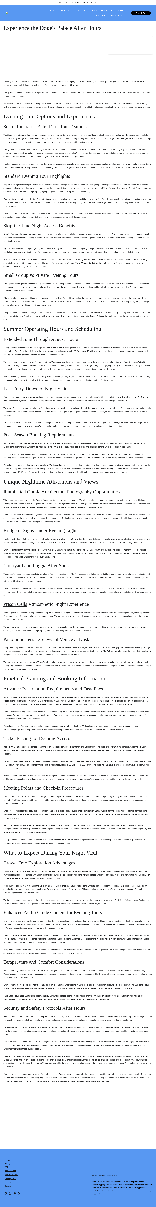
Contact (114, 15)
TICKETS (141, 13)
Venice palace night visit (89, 761)
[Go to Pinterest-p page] (15, 1193)
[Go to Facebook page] (6, 1193)
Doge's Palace (21, 1056)
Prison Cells (15, 604)
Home (53, 10)
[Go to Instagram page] (10, 1193)
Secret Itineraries (14, 135)
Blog (120, 10)
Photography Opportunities (93, 491)
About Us (100, 15)
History (82, 10)
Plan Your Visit (100, 10)
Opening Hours (10, 1179)
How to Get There (11, 1175)
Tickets (65, 10)
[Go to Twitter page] (19, 1193)
